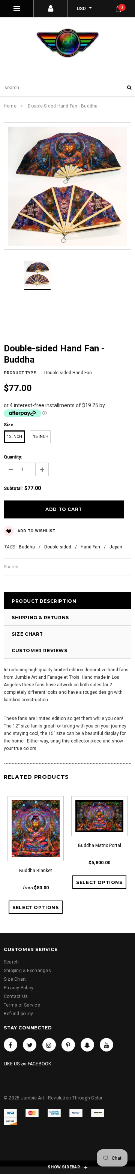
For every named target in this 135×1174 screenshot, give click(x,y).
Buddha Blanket (35, 870)
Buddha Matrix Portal (99, 845)
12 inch (14, 436)
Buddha (27, 547)
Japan (116, 547)
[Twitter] (29, 1045)
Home (10, 106)
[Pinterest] (68, 1045)
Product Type (20, 372)
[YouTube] (106, 1045)
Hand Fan (90, 547)
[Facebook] (10, 1045)
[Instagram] (49, 1045)
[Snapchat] (87, 1045)
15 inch (40, 436)
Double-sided (57, 547)
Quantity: (13, 457)
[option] (67, 186)
